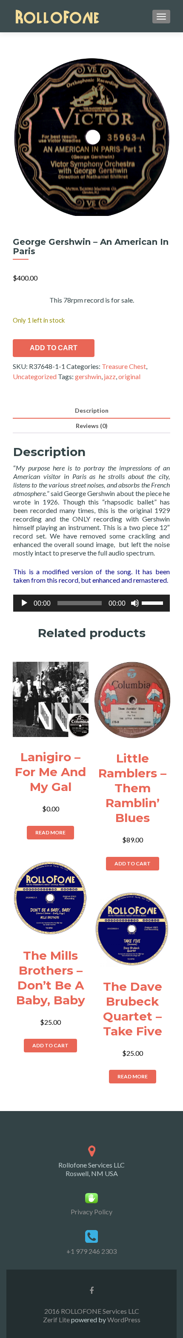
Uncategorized (35, 376)
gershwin (88, 376)
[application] (91, 603)
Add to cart (53, 348)
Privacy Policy (91, 1212)
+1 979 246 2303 (91, 1251)
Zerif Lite (57, 1319)
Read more (50, 832)
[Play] (24, 603)
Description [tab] (92, 410)
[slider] (154, 602)
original (129, 376)
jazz (110, 376)
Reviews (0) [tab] (92, 425)
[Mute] (135, 603)
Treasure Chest (124, 366)
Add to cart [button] (132, 863)
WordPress (123, 1319)
